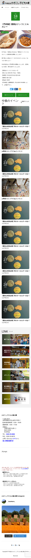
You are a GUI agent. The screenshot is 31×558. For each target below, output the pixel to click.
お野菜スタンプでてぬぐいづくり (12, 151)
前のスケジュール (9, 95)
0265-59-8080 (10, 434)
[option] (15, 39)
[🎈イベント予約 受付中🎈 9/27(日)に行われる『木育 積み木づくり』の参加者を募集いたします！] (15, 519)
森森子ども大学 (5, 32)
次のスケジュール (22, 95)
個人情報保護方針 (8, 441)
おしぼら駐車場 (25, 468)
